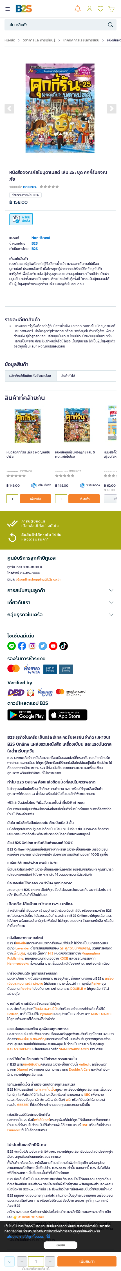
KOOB (64, 958)
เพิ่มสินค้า (35, 499)
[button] (9, 108)
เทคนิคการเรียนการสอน (81, 40)
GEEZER (23, 1104)
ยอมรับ (61, 1245)
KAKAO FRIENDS (19, 1049)
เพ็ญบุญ (19, 953)
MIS (50, 953)
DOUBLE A (78, 988)
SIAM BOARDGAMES (74, 1049)
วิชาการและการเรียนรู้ (39, 40)
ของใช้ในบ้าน (32, 1064)
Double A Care (79, 1069)
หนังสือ (10, 40)
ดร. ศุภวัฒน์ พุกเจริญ (75, 948)
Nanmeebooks (18, 963)
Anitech (84, 1064)
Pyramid (46, 1014)
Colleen (12, 1014)
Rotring (26, 988)
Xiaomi (22, 1069)
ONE (85, 1125)
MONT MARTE (101, 1014)
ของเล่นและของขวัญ (31, 1039)
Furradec (14, 1130)
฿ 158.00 (18, 202)
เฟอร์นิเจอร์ (42, 1119)
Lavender (22, 948)
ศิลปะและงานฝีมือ (47, 1008)
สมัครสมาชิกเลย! (31, 1217)
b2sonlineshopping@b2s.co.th (38, 579)
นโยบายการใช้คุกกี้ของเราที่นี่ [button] (28, 1236)
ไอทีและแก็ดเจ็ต (45, 1089)
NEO (87, 1094)
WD (68, 1099)
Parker (96, 983)
